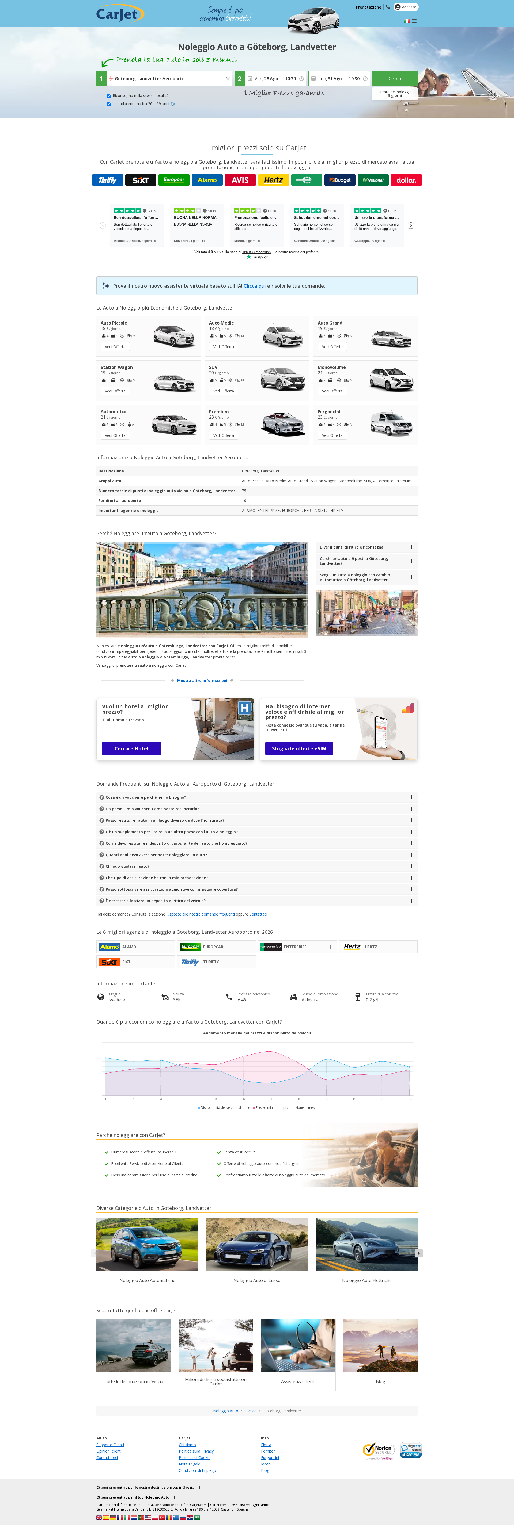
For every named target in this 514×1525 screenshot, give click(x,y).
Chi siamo (187, 1444)
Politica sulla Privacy (196, 1451)
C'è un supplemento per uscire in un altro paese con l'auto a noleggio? (172, 831)
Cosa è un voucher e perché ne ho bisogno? (146, 797)
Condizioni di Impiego (197, 1470)
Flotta (266, 1444)
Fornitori (268, 1451)
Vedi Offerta (115, 346)
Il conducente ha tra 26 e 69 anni (140, 103)
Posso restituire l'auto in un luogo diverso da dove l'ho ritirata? (165, 820)
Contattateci (107, 1457)
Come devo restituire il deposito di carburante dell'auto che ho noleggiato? (176, 843)
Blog (265, 1470)
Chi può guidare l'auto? (127, 866)
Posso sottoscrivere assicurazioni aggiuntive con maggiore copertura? (172, 889)
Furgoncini (270, 1457)
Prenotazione (368, 7)
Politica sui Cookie (194, 1457)
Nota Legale (189, 1463)
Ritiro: (113, 75)
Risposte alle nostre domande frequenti (200, 914)
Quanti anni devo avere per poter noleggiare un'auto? (156, 854)
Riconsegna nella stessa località (140, 95)
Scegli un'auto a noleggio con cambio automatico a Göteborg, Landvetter (355, 577)
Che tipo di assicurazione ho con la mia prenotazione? (157, 877)
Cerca (394, 78)
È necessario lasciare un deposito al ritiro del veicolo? (156, 900)
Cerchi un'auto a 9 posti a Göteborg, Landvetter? (354, 561)
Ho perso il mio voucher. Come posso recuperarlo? (152, 808)
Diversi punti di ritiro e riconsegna (352, 547)
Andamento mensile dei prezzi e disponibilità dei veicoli (257, 1033)
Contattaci (258, 914)
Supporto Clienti (110, 1444)
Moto (266, 1463)
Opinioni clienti (109, 1451)
